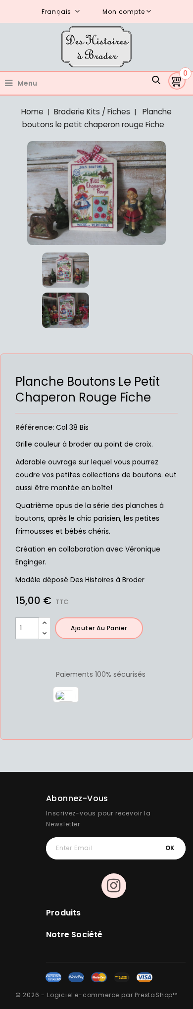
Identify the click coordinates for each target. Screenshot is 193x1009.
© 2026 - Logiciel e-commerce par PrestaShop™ (96, 995)
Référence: (34, 427)
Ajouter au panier (99, 628)
